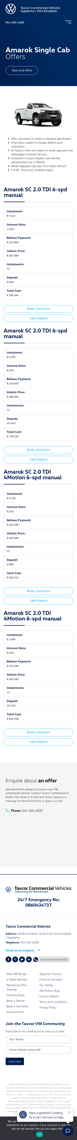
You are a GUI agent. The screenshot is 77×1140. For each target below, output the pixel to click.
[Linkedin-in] (29, 959)
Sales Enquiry (38, 318)
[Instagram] (15, 959)
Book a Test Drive (38, 309)
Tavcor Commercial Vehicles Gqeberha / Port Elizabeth (40, 9)
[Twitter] (22, 959)
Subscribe (15, 1061)
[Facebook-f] (8, 959)
